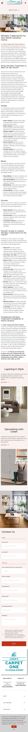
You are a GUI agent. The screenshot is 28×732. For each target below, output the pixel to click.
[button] (14, 571)
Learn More (4, 382)
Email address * (6, 586)
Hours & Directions (7, 686)
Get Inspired (7, 702)
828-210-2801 (7, 685)
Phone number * (6, 576)
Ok (14, 726)
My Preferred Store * (7, 606)
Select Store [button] (13, 10)
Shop (5, 696)
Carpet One (4, 16)
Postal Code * (5, 596)
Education (6, 709)
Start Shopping (12, 518)
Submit (14, 643)
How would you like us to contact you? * (12, 567)
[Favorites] (22, 3)
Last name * (5, 552)
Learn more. (20, 724)
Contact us (4, 351)
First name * (5, 542)
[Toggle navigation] (2, 3)
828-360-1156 (20, 683)
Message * (4, 615)
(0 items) (25, 2)
